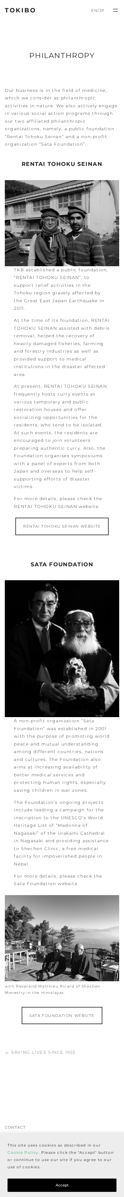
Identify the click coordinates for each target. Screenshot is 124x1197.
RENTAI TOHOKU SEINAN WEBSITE (62, 526)
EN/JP (98, 10)
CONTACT (15, 1127)
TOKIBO (20, 10)
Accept (62, 1185)
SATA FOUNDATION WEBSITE (62, 1015)
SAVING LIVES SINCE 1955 (43, 1052)
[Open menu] (115, 10)
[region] (62, 1165)
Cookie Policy (23, 1152)
